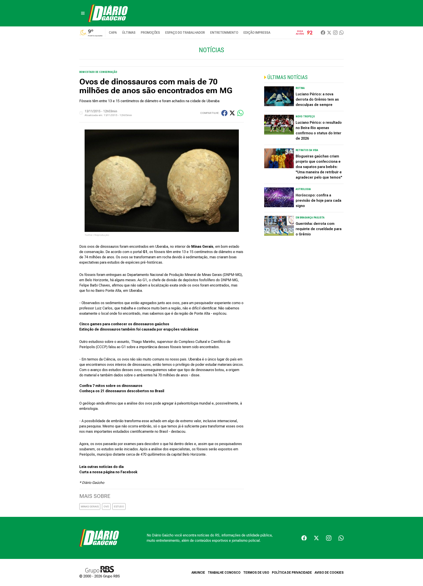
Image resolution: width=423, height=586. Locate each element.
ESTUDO (119, 506)
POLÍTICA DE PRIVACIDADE (292, 572)
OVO (106, 506)
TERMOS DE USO (256, 572)
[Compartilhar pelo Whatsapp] (240, 112)
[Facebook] (323, 32)
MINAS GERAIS (90, 506)
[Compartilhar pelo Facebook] (224, 113)
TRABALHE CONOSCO (224, 572)
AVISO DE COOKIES (329, 572)
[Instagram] (335, 32)
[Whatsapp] (341, 32)
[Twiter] (329, 32)
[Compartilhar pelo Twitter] (232, 113)
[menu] (82, 13)
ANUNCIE (198, 572)
